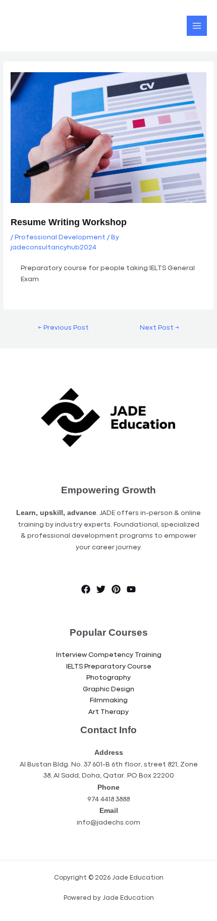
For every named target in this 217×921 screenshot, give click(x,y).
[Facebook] (85, 589)
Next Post (159, 328)
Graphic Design (108, 689)
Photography (108, 678)
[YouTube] (131, 589)
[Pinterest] (116, 589)
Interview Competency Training (108, 655)
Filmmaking (109, 700)
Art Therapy (108, 712)
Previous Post (63, 328)
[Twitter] (100, 589)
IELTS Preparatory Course (108, 667)
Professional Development (60, 237)
